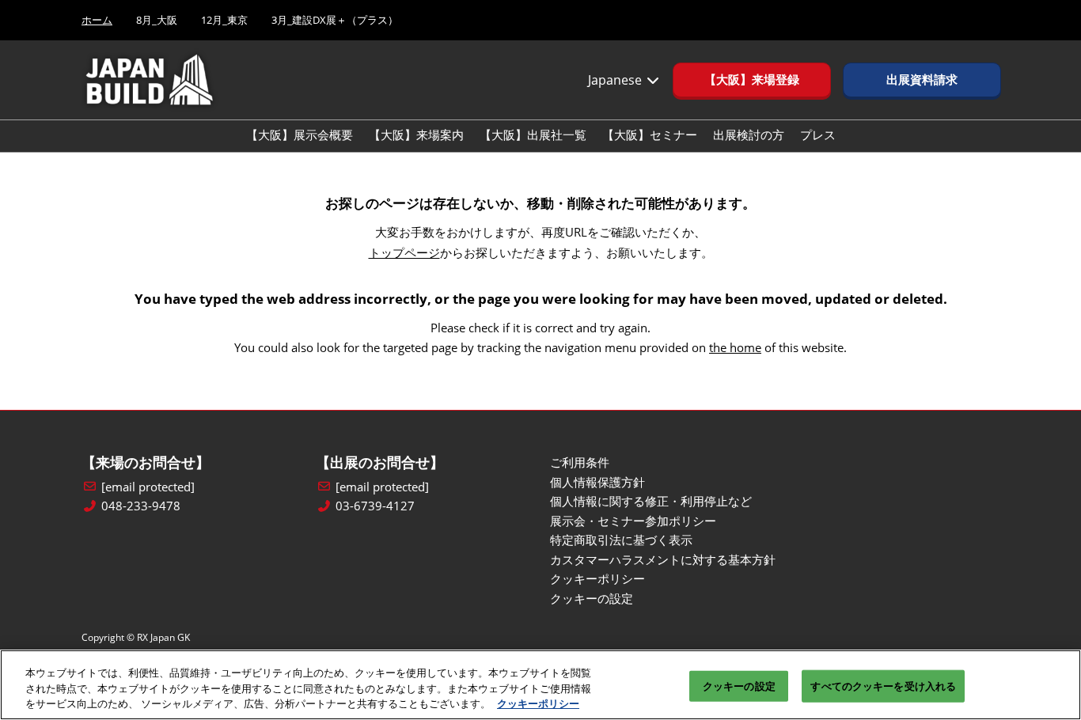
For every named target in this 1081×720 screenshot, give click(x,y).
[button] (752, 80)
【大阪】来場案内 (416, 134)
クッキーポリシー (538, 703)
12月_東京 (224, 20)
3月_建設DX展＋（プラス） (334, 20)
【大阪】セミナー (649, 134)
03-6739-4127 (375, 505)
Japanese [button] (616, 80)
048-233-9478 (140, 505)
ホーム (97, 20)
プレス (818, 134)
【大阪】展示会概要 (299, 134)
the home (735, 347)
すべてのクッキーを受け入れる (883, 685)
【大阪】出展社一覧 (533, 134)
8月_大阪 (156, 20)
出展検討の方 (748, 134)
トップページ (404, 252)
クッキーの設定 (739, 685)
